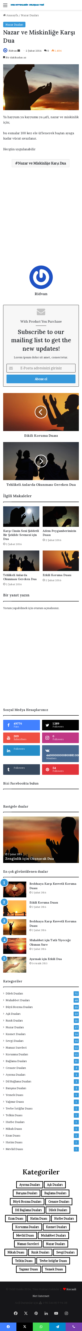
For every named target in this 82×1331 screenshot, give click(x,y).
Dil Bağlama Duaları (18, 1081)
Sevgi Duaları (14, 1040)
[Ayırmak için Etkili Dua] (14, 965)
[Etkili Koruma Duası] (61, 560)
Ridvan (13, 50)
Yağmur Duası (15, 1101)
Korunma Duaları (17, 1054)
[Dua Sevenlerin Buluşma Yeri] (27, 5)
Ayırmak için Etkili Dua (45, 959)
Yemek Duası (14, 1095)
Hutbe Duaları (15, 1122)
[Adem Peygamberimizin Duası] (61, 516)
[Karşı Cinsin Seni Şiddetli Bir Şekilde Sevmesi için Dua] (21, 516)
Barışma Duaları (16, 1088)
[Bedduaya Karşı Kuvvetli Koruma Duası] (14, 889)
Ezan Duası (13, 1135)
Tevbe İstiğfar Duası (19, 1108)
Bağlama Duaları (16, 1061)
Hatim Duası (14, 1142)
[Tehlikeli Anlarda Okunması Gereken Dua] (21, 560)
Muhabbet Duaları (18, 1000)
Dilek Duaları (14, 993)
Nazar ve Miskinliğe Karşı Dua (42, 163)
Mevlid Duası (14, 1149)
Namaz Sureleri (16, 1047)
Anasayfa (12, 15)
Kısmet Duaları (15, 1034)
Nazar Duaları (30, 15)
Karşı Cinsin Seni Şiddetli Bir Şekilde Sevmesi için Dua (21, 535)
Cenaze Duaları (16, 1067)
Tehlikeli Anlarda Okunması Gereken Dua (20, 577)
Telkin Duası (14, 1115)
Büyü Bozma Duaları (19, 1007)
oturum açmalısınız (46, 608)
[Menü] (5, 6)
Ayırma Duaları (15, 1074)
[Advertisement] (41, 218)
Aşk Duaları (13, 1013)
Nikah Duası (14, 1128)
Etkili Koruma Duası (57, 575)
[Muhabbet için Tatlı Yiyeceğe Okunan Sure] (14, 946)
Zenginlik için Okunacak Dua (29, 858)
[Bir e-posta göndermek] (18, 50)
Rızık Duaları (14, 1020)
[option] (41, 839)
